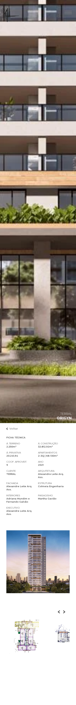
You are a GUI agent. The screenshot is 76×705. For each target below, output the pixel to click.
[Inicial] (11, 13)
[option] (26, 636)
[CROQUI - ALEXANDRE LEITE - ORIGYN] (27, 636)
